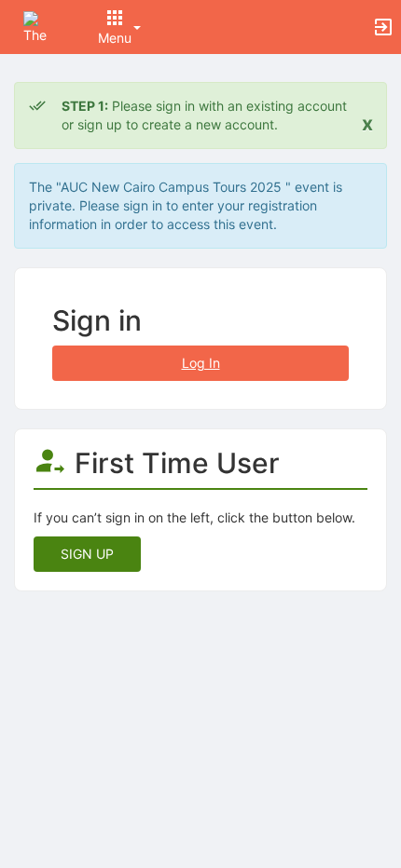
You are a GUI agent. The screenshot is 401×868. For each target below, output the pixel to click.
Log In (201, 363)
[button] (40, 26)
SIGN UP (87, 554)
